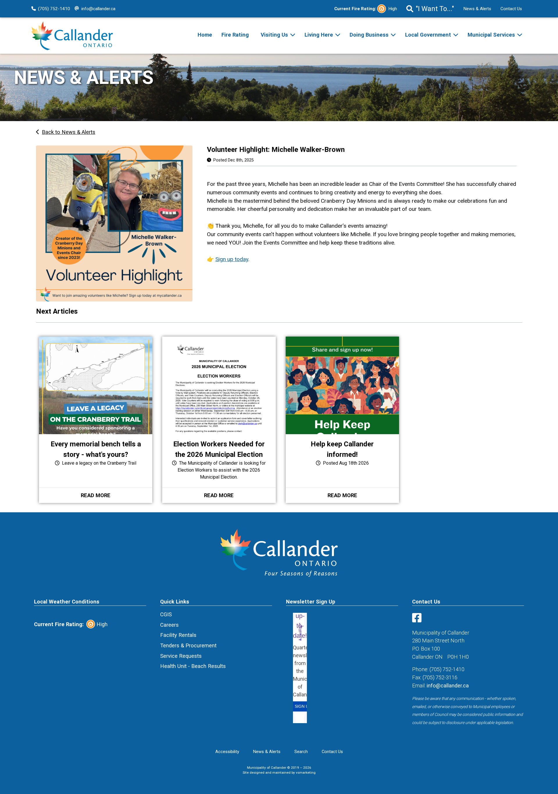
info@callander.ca (98, 8)
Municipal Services (491, 34)
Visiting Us (274, 34)
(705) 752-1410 (54, 8)
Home (205, 34)
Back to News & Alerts (68, 132)
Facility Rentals (178, 635)
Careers (169, 625)
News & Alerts (477, 8)
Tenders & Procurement (188, 645)
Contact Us (511, 8)
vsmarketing (306, 772)
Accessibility (227, 751)
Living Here (319, 34)
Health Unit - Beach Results (193, 666)
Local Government (428, 34)
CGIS (166, 614)
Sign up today (231, 259)
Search (301, 751)
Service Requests (181, 656)
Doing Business (369, 34)
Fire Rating (235, 34)
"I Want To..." (435, 9)
